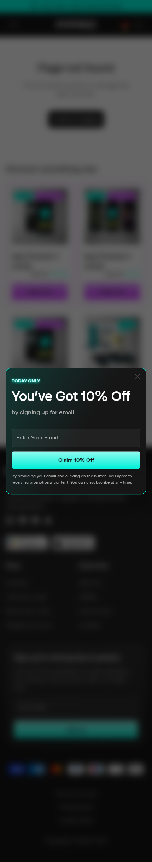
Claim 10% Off (76, 459)
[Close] (137, 376)
